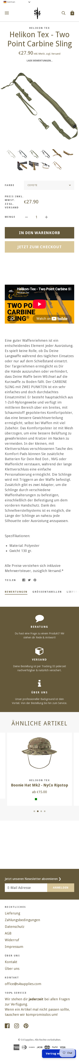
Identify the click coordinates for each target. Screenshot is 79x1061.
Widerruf (12, 940)
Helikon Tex (39, 28)
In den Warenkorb (39, 232)
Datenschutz (14, 927)
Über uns (12, 969)
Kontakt (11, 962)
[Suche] (63, 12)
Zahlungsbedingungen (22, 920)
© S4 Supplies (26, 1039)
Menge (10, 217)
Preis (14, 202)
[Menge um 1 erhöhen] (46, 216)
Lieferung (12, 913)
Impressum (14, 947)
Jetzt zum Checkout (39, 247)
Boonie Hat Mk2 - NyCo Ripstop (39, 785)
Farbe (9, 185)
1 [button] (34, 811)
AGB (8, 933)
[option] (39, 105)
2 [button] (38, 811)
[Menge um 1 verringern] (26, 216)
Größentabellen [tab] (47, 592)
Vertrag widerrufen (59, 1053)
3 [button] (41, 811)
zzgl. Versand (53, 53)
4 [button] (44, 811)
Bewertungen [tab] (16, 592)
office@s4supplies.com (23, 984)
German (11, 2)
